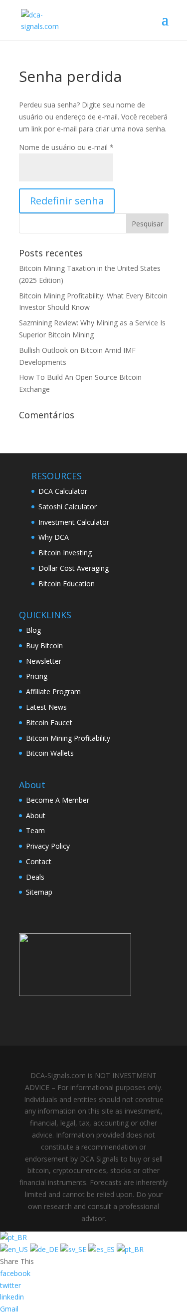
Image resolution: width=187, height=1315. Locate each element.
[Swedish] (74, 1249)
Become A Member (57, 800)
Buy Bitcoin (44, 645)
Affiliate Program (53, 691)
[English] (15, 1249)
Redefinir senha (67, 200)
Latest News (46, 707)
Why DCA (53, 537)
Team (35, 830)
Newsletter (43, 661)
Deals (35, 877)
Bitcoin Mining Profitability (68, 738)
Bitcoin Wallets (50, 753)
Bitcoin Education (66, 583)
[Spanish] (102, 1249)
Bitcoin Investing (65, 552)
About (35, 815)
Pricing (36, 676)
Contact (38, 861)
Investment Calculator (73, 522)
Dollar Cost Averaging (73, 568)
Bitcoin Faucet (49, 722)
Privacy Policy (48, 846)
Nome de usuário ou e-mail (66, 147)
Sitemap (39, 892)
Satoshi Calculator (67, 506)
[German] (45, 1249)
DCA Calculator (62, 491)
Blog (33, 630)
